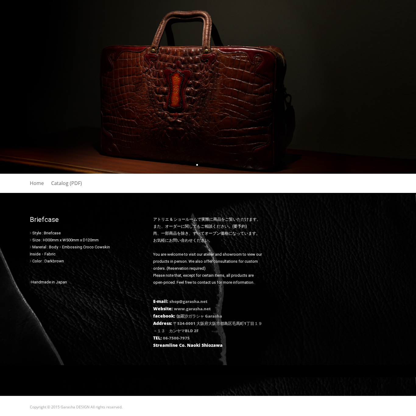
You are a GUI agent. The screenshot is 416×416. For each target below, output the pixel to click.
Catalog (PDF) (66, 183)
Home (37, 183)
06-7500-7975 (176, 338)
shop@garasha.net (188, 301)
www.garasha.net (192, 308)
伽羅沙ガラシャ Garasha (199, 316)
